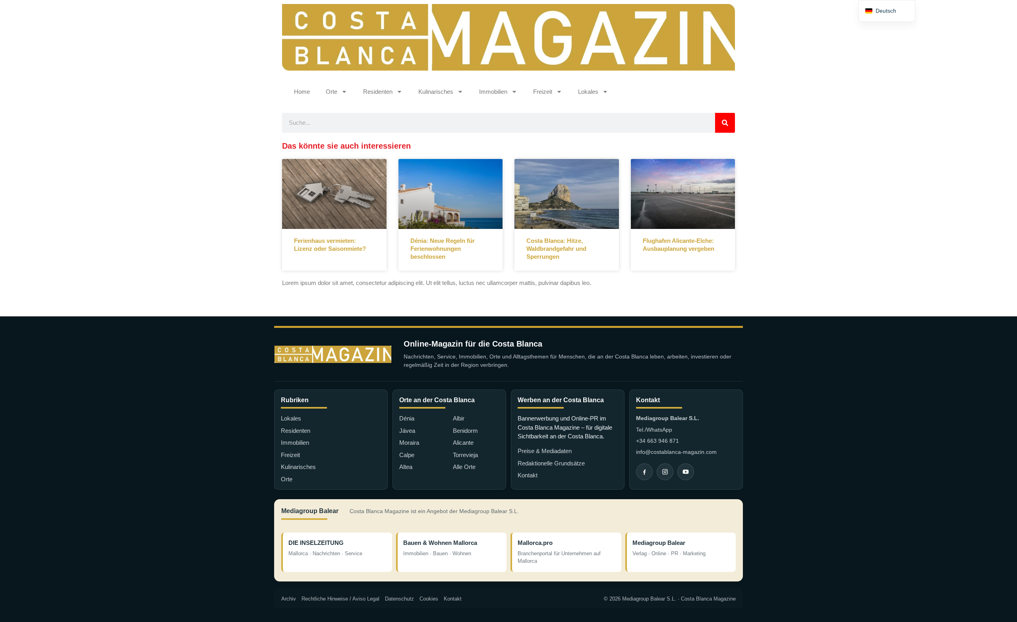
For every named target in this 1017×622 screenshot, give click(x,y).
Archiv (288, 599)
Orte (331, 91)
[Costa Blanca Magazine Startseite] (333, 354)
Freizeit (542, 91)
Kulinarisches (435, 91)
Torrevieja (465, 454)
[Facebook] (644, 471)
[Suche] (725, 123)
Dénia (406, 418)
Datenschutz (399, 599)
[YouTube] (685, 471)
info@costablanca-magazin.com (676, 452)
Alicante (463, 442)
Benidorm (465, 430)
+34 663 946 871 (657, 441)
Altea (405, 466)
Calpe (406, 454)
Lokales (588, 91)
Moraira (409, 442)
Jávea (407, 430)
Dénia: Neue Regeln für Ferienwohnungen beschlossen (442, 248)
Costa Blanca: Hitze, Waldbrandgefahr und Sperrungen (556, 248)
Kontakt (528, 475)
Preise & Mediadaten (545, 451)
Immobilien (493, 91)
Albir (458, 418)
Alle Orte (464, 466)
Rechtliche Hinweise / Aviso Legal (340, 599)
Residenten (377, 91)
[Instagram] (665, 471)
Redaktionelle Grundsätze (551, 463)
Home (302, 91)
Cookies (429, 599)
